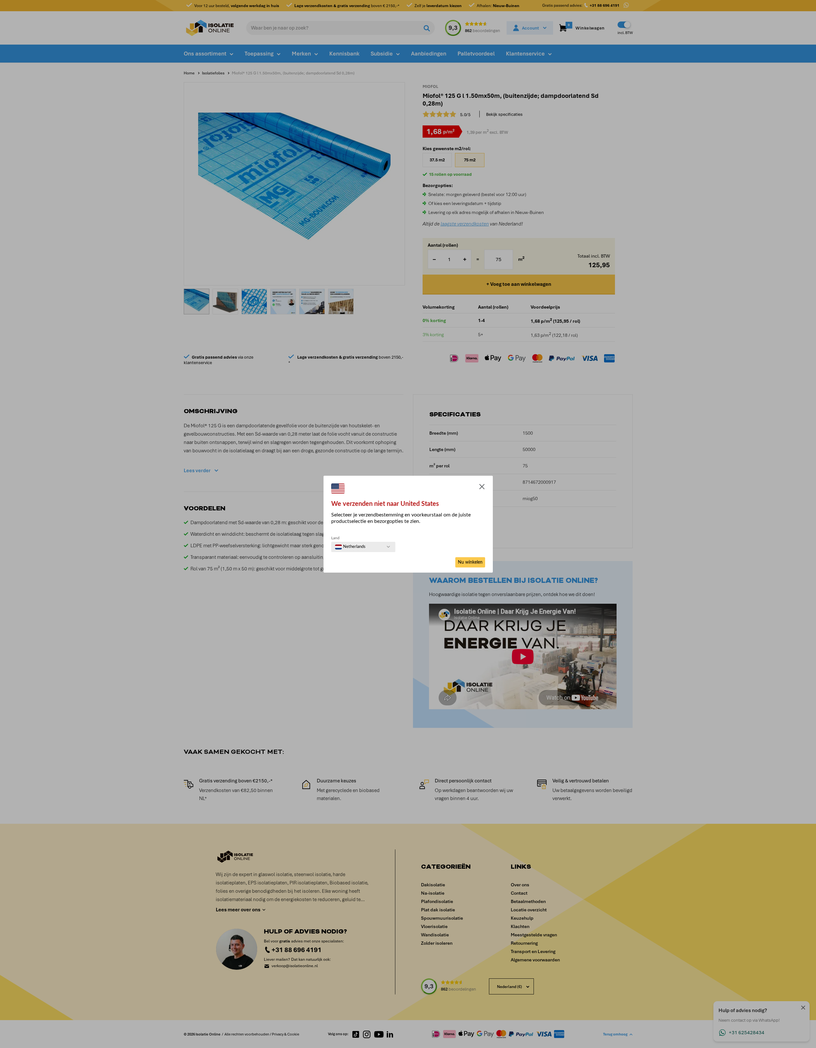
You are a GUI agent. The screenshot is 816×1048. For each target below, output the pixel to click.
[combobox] (350, 547)
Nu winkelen (470, 562)
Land (335, 538)
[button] (482, 487)
